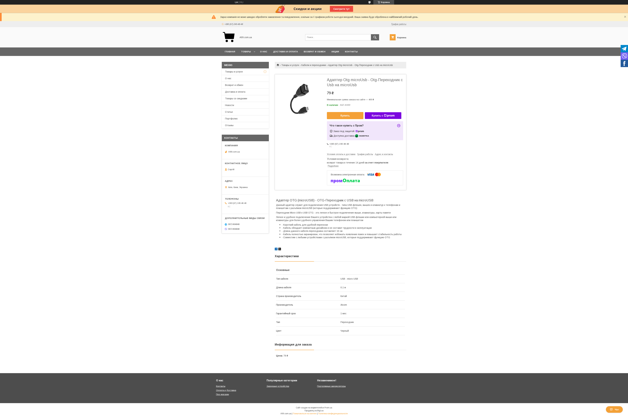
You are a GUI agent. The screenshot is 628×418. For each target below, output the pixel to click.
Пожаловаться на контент (305, 413)
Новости (229, 105)
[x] (279, 249)
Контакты (351, 51)
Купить (345, 115)
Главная (230, 51)
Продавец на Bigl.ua (314, 410)
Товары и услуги (290, 65)
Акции (335, 51)
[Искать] (375, 37)
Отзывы (229, 125)
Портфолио (231, 118)
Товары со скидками (236, 98)
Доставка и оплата (285, 51)
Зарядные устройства (278, 386)
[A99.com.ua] (229, 43)
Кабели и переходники (313, 65)
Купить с (377, 115)
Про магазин (222, 394)
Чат (617, 409)
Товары (246, 51)
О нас (263, 51)
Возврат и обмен (314, 51)
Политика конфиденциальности (333, 413)
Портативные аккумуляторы (331, 386)
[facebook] (276, 249)
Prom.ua (328, 408)
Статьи (229, 112)
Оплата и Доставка (226, 390)
